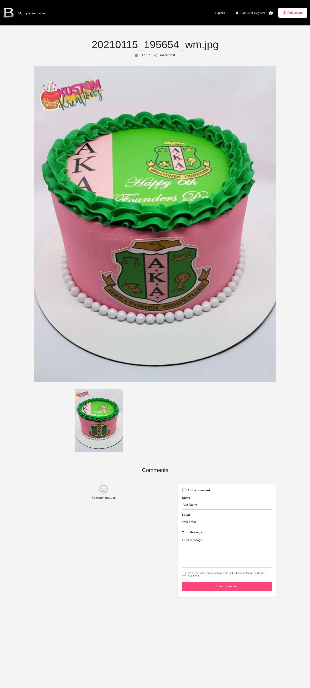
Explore (220, 13)
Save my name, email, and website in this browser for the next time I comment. (227, 574)
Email (186, 515)
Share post (167, 55)
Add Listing (295, 12)
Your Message (192, 532)
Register (259, 13)
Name (186, 497)
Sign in (245, 13)
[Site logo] (9, 12)
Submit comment (227, 586)
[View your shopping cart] (270, 13)
